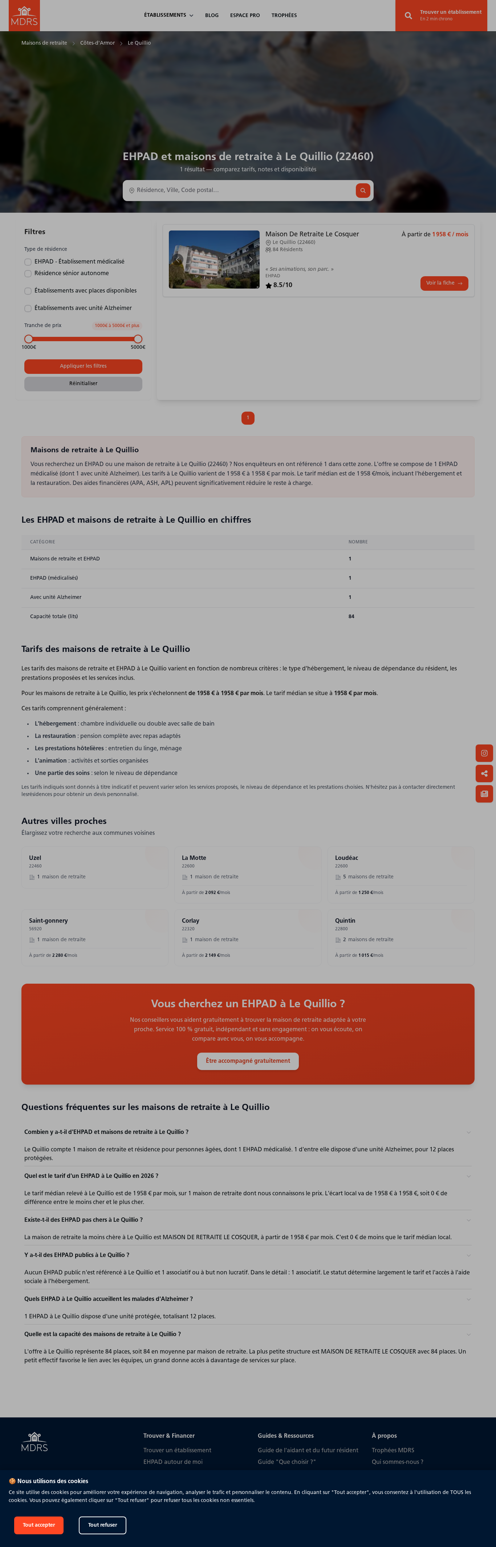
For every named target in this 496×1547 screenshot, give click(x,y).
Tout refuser (102, 1525)
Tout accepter (39, 1525)
